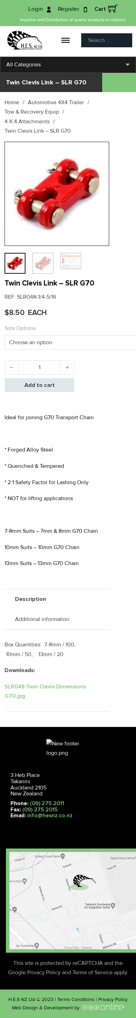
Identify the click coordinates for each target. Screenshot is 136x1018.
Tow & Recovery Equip (32, 111)
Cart (100, 9)
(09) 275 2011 (47, 803)
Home (12, 102)
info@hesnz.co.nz (50, 815)
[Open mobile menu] (7, 826)
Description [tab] (30, 599)
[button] (100, 151)
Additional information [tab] (42, 619)
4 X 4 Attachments (27, 121)
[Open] (65, 40)
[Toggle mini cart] (113, 8)
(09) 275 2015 (40, 809)
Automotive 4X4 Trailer (56, 102)
